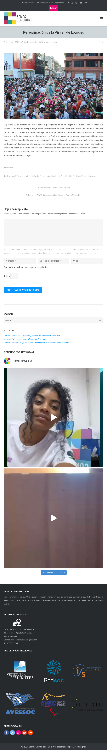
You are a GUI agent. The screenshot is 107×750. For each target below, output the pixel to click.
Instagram (76, 2)
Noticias (9, 168)
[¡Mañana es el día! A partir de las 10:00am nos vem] (53, 417)
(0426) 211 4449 (28, 3)
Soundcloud (85, 2)
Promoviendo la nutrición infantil (54, 187)
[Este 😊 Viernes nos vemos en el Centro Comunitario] (53, 518)
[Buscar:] (53, 320)
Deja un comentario (49, 42)
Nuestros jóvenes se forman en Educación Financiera (25, 339)
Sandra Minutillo (30, 42)
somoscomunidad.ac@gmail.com (52, 3)
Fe (41, 176)
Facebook (68, 2)
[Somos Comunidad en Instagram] (18, 732)
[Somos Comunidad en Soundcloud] (30, 732)
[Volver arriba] (99, 743)
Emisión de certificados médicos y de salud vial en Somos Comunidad (32, 336)
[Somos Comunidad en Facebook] (6, 732)
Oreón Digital (79, 746)
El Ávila (36, 176)
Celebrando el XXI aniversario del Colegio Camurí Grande (53, 195)
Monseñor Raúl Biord (51, 176)
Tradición (76, 176)
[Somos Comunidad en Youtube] (24, 732)
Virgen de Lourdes (88, 176)
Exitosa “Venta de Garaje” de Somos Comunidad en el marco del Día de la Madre (36, 342)
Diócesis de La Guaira (24, 176)
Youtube (81, 2)
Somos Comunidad (38, 746)
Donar (53, 7)
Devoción (10, 176)
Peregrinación (66, 176)
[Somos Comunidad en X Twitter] (12, 732)
